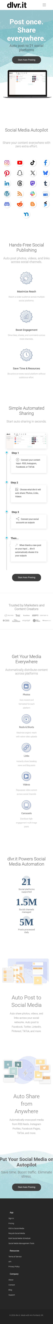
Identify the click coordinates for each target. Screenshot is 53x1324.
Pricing (11, 1223)
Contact (11, 1285)
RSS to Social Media (16, 1228)
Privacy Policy (14, 1267)
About (10, 1280)
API (9, 1262)
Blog (10, 1290)
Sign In (11, 1218)
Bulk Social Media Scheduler (19, 1238)
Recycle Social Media (16, 1233)
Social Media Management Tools (21, 1243)
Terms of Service (14, 1257)
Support (11, 1295)
